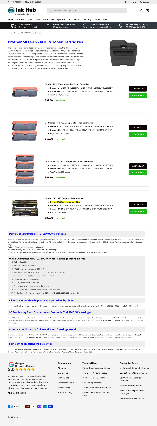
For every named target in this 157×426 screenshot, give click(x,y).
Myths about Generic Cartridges (134, 368)
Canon (30, 19)
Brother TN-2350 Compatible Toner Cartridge (67, 84)
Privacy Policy (64, 387)
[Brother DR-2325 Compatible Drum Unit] (25, 208)
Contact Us (144, 2)
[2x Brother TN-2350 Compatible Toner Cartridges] (25, 131)
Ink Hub (16, 417)
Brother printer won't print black (96, 387)
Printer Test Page (65, 392)
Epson (45, 19)
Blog (105, 19)
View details (138, 95)
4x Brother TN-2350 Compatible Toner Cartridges (69, 161)
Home (10, 19)
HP (52, 19)
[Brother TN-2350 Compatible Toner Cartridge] (25, 92)
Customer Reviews (66, 382)
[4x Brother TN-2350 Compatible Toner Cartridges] (25, 169)
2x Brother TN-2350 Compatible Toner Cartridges (69, 123)
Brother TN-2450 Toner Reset (95, 378)
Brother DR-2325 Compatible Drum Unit (64, 198)
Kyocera (61, 19)
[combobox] (87, 10)
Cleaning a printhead (91, 382)
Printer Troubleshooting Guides (96, 368)
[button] (147, 10)
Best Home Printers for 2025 (132, 398)
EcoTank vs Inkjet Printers (131, 385)
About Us (62, 368)
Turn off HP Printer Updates (94, 373)
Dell (38, 19)
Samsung (86, 19)
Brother (20, 19)
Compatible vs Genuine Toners (133, 373)
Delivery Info (130, 2)
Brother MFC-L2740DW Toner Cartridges (28, 33)
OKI (69, 19)
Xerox (97, 19)
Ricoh (76, 19)
